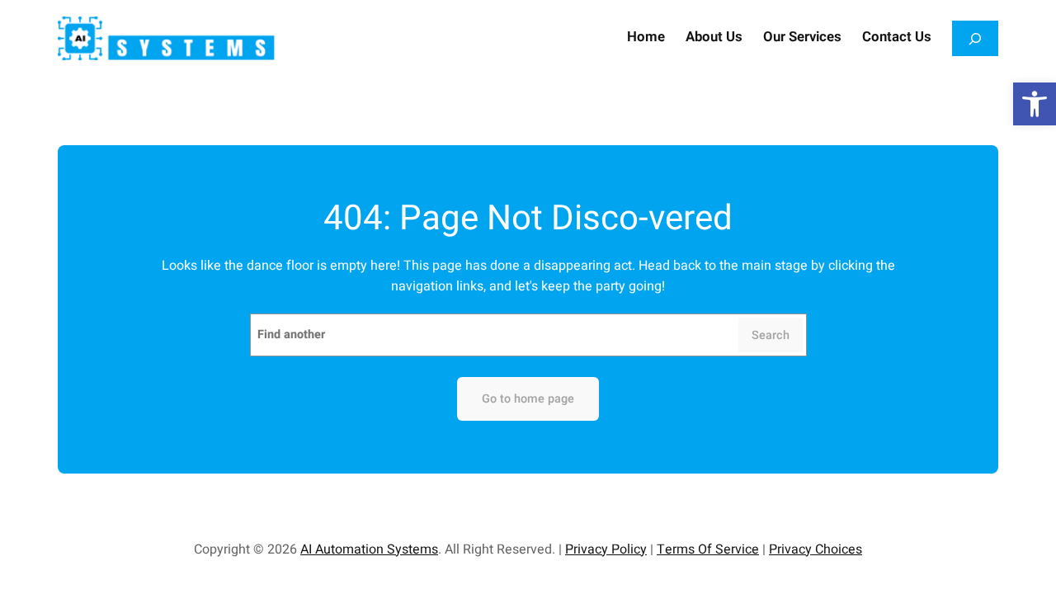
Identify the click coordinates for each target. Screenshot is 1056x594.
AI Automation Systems (369, 549)
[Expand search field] (975, 38)
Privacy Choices (815, 549)
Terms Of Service (708, 549)
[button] (1034, 103)
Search (771, 335)
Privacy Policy (606, 549)
